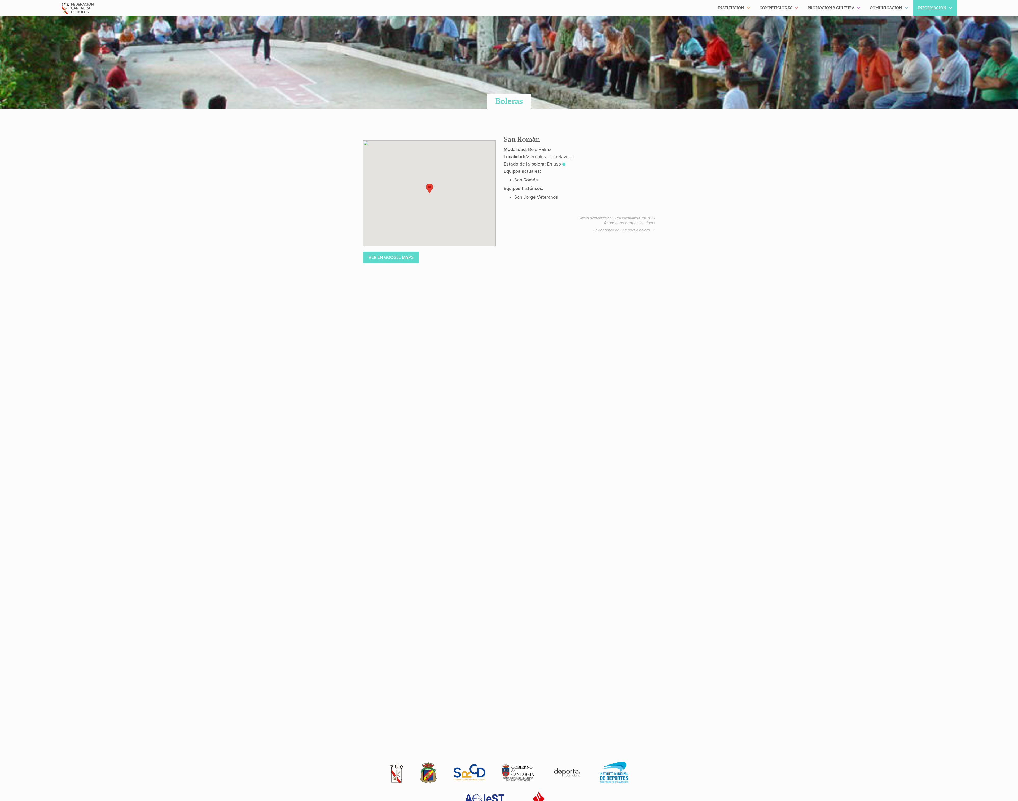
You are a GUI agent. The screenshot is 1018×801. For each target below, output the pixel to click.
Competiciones (776, 8)
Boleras (509, 101)
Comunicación (886, 8)
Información (932, 8)
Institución (731, 8)
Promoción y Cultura (831, 8)
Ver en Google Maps (391, 257)
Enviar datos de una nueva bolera (622, 230)
